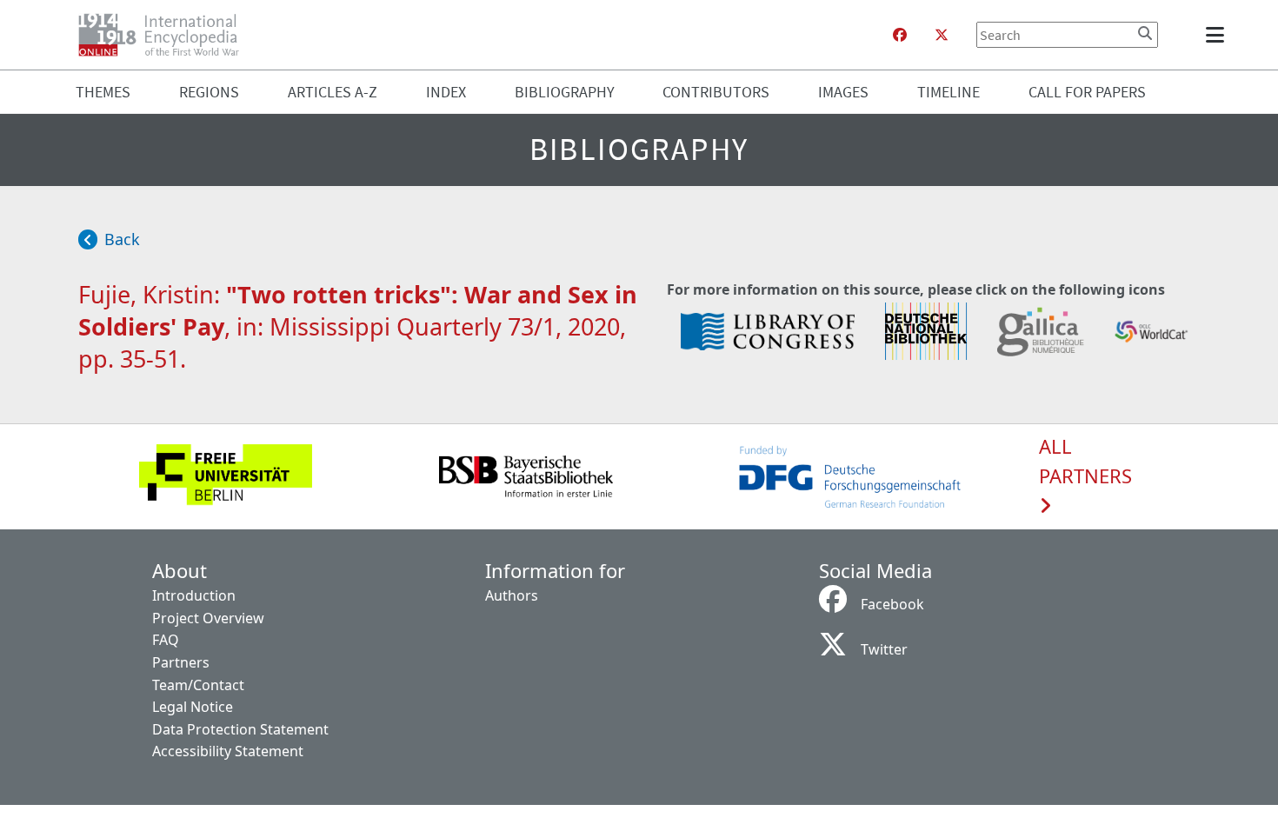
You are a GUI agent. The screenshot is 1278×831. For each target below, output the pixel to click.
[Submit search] (1145, 33)
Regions (209, 92)
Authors (511, 595)
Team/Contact (198, 685)
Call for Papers (1087, 92)
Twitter (884, 649)
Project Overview (208, 618)
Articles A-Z (332, 92)
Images (843, 92)
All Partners (1085, 461)
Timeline (948, 92)
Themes (103, 92)
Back (122, 239)
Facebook (892, 604)
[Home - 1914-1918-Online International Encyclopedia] (165, 35)
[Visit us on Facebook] (900, 34)
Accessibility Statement (227, 751)
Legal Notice (192, 706)
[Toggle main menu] (1218, 35)
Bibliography (565, 92)
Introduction (194, 595)
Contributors (715, 92)
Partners (181, 662)
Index (446, 92)
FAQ (165, 639)
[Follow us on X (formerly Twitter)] (942, 34)
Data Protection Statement (240, 729)
